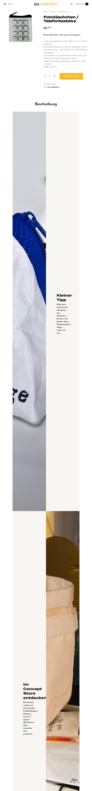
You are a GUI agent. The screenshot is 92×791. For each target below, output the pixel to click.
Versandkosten (53, 87)
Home (45, 12)
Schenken (53, 12)
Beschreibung (46, 104)
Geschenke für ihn (64, 12)
